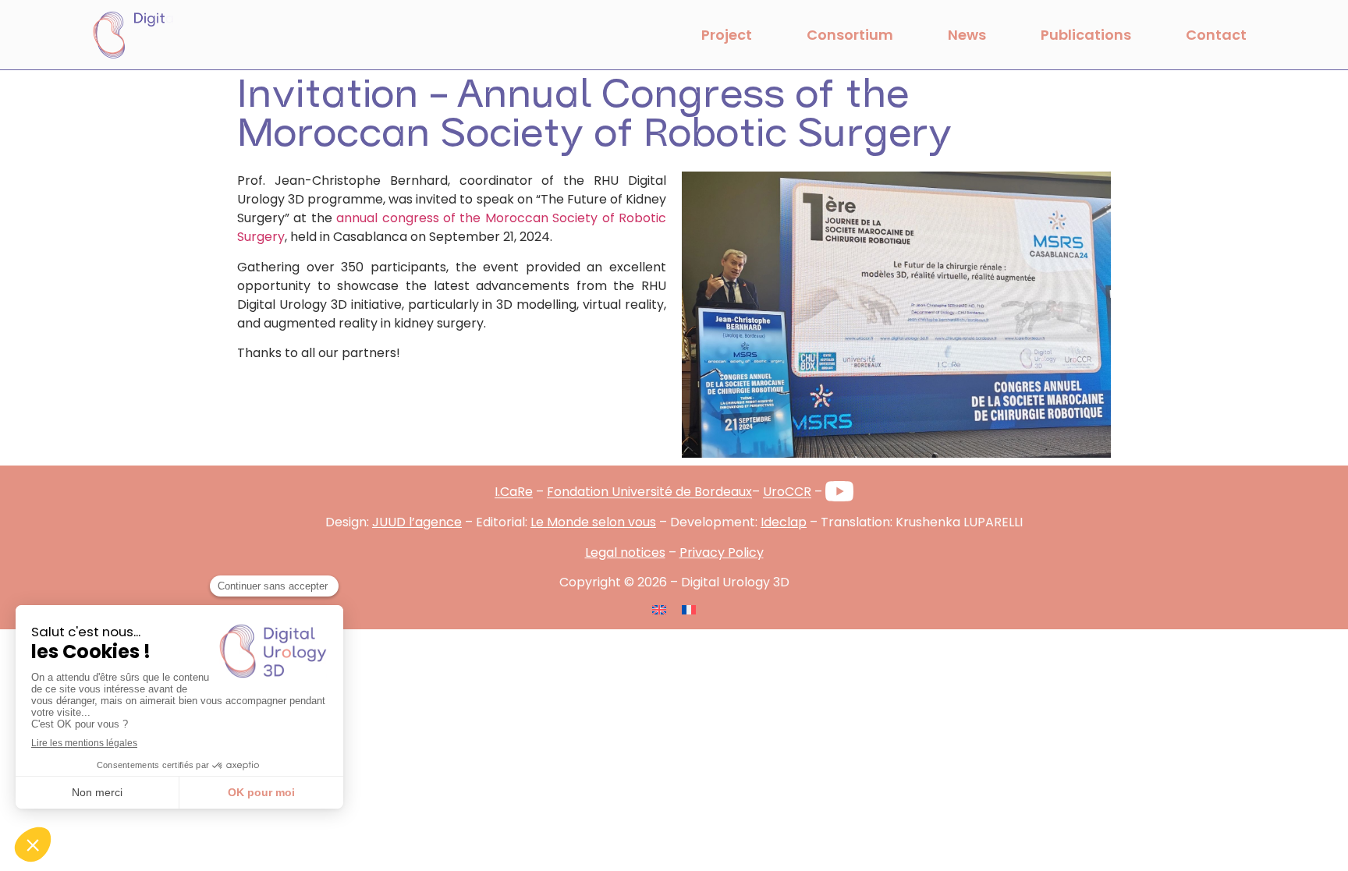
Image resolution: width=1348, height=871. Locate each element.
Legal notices (625, 552)
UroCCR (787, 492)
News (967, 34)
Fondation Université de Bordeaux (649, 492)
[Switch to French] (689, 608)
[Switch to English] (659, 608)
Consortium (850, 34)
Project (726, 34)
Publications (1086, 34)
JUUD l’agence (417, 522)
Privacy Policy (721, 552)
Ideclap (784, 522)
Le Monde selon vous (593, 522)
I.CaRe (514, 492)
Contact (1216, 34)
